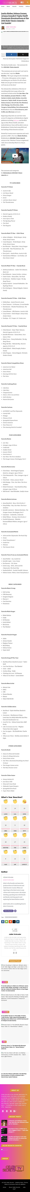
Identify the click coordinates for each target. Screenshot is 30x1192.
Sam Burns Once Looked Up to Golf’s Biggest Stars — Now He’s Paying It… (18, 1130)
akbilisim (23, 1184)
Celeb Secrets (10, 1182)
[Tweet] (23, 54)
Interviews (5, 1011)
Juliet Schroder (11, 27)
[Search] (27, 2)
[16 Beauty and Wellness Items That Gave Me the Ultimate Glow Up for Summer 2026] (4, 1123)
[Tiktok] (14, 1111)
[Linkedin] (16, 953)
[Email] (15, 911)
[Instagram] (13, 953)
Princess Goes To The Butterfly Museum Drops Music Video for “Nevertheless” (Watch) (13, 1047)
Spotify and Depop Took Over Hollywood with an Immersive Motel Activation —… (17, 1138)
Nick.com (16, 120)
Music (4, 1041)
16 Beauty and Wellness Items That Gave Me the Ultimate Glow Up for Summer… (18, 1122)
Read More (8, 1107)
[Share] (11, 54)
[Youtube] (10, 1111)
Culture (5, 982)
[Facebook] (2, 1111)
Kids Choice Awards (11, 917)
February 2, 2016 (10, 28)
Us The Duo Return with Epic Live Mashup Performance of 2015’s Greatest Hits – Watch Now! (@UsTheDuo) (13, 1075)
